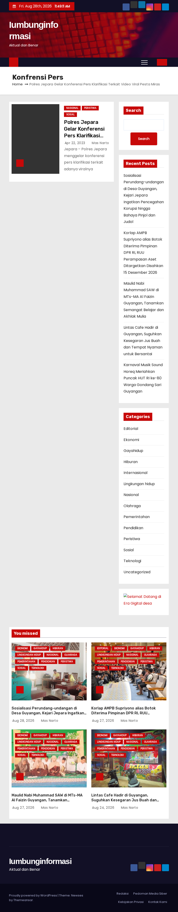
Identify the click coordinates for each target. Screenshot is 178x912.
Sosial (70, 114)
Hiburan (131, 461)
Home (17, 84)
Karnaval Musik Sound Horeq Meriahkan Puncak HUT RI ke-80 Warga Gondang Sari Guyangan (143, 378)
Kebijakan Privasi (131, 902)
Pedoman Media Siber (150, 893)
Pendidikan (133, 528)
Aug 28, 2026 (23, 720)
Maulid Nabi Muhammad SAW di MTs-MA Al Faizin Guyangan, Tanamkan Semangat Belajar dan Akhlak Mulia (47, 800)
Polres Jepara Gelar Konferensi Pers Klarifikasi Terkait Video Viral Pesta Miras (86, 135)
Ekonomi (131, 439)
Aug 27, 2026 (103, 720)
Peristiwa (90, 108)
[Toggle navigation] (144, 62)
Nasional (72, 108)
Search (133, 110)
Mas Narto (100, 143)
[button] (153, 62)
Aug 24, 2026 (103, 807)
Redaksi (123, 893)
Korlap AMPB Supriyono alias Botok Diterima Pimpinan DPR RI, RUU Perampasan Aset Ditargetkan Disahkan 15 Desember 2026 (143, 252)
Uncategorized (137, 572)
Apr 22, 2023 (75, 143)
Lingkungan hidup (139, 484)
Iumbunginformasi (40, 861)
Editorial (131, 428)
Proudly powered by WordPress (33, 895)
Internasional (135, 472)
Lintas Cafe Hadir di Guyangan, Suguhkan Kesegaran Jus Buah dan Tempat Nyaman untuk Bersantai (143, 341)
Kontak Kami (157, 902)
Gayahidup (133, 450)
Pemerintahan (137, 516)
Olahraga (132, 506)
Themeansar (23, 900)
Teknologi (132, 561)
